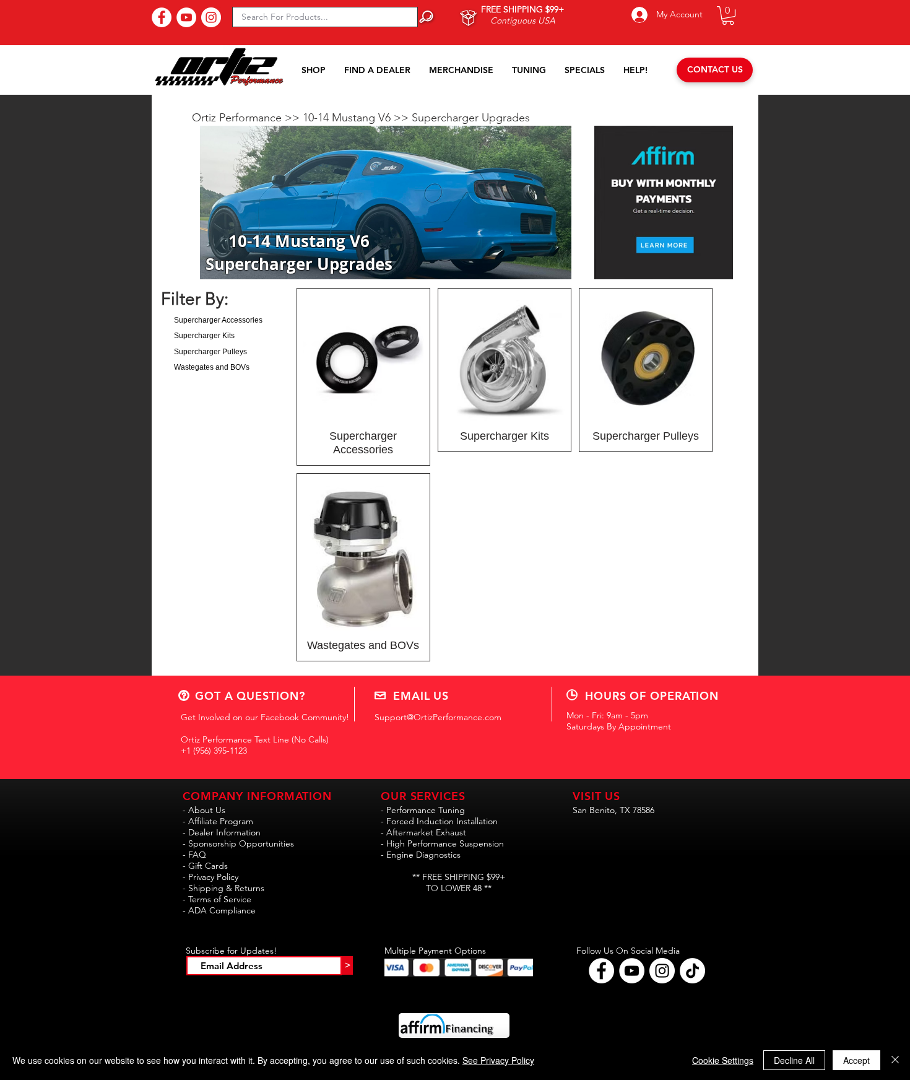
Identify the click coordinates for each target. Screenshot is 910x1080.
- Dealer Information (222, 832)
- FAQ (194, 854)
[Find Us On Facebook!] (161, 17)
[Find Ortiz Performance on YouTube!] (631, 970)
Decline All (794, 1060)
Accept (856, 1060)
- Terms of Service (217, 899)
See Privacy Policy (498, 1060)
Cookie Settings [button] (722, 1060)
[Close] (895, 1060)
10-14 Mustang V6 (348, 117)
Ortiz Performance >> (247, 117)
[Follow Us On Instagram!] (211, 17)
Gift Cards (208, 865)
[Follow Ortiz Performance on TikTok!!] (692, 970)
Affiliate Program (220, 821)
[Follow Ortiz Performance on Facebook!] (601, 970)
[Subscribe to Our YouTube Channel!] (186, 17)
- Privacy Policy (210, 876)
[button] (728, 15)
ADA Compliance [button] (222, 910)
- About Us (204, 810)
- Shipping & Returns (223, 888)
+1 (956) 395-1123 (214, 750)
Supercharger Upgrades (471, 117)
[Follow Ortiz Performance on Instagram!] (662, 970)
